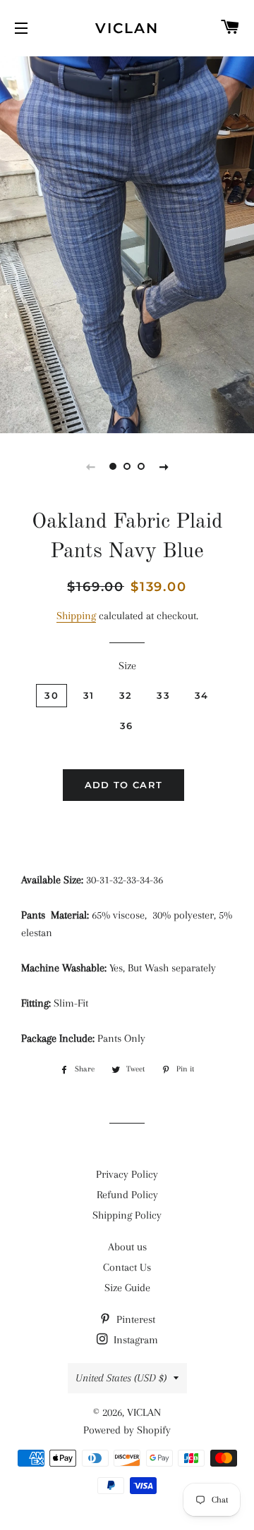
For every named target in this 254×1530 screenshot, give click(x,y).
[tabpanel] (127, 243)
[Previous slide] (90, 466)
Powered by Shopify (127, 1430)
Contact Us (127, 1267)
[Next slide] (163, 466)
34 (202, 695)
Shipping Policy (127, 1215)
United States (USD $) (121, 1378)
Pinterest (134, 1319)
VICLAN (127, 28)
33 (163, 695)
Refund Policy (127, 1194)
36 (126, 725)
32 (126, 695)
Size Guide (127, 1287)
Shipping (76, 615)
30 (51, 695)
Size (127, 665)
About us (127, 1246)
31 (89, 695)
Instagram (134, 1339)
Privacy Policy (127, 1174)
